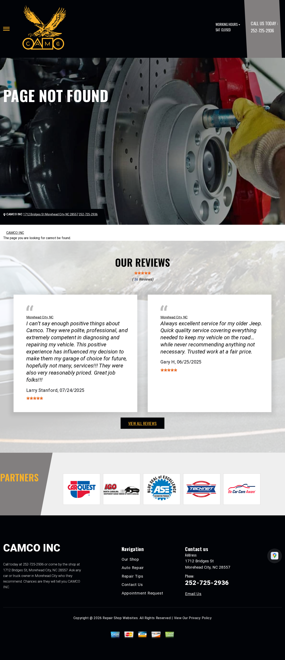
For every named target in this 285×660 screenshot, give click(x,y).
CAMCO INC (15, 233)
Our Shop (130, 559)
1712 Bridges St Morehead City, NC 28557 (50, 214)
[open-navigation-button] (6, 29)
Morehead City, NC (39, 317)
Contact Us (132, 584)
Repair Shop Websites (120, 618)
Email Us (193, 594)
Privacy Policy (200, 618)
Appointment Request (142, 593)
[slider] (142, 273)
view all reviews (142, 423)
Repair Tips (132, 576)
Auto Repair (133, 567)
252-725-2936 (262, 30)
